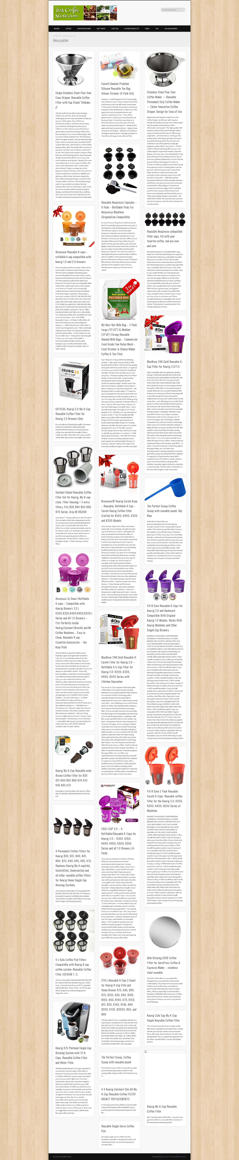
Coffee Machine (84, 28)
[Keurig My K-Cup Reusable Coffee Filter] (165, 1075)
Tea (156, 28)
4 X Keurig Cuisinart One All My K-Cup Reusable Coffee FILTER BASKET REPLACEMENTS (119, 1094)
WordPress (182, 1157)
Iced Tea (114, 28)
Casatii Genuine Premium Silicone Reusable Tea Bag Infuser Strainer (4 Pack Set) (117, 88)
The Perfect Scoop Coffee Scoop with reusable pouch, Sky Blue (164, 511)
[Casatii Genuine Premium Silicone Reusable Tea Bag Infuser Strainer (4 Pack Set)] (119, 65)
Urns (147, 28)
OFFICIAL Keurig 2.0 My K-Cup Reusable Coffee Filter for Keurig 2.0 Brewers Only (73, 414)
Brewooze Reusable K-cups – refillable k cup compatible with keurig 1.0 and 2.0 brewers (73, 257)
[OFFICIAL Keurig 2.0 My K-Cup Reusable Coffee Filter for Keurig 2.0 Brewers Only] (73, 380)
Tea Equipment (171, 28)
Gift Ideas (101, 28)
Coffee (68, 28)
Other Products (131, 28)
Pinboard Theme (168, 1157)
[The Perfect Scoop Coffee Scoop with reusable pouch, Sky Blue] (165, 489)
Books (57, 28)
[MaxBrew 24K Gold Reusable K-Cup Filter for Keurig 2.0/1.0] (165, 336)
